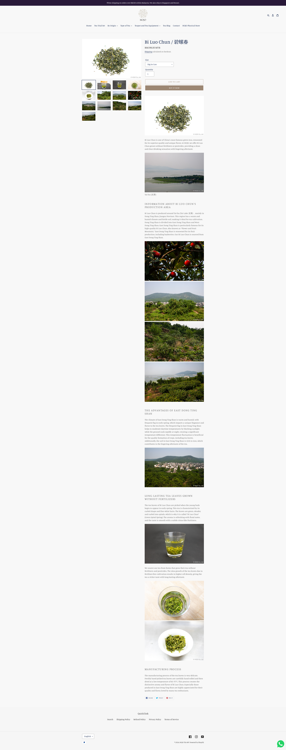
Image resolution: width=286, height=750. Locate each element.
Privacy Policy (155, 719)
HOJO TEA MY (184, 742)
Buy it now (174, 88)
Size (147, 60)
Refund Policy (140, 719)
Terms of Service (171, 719)
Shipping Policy (123, 719)
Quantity (149, 69)
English (87, 736)
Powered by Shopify (197, 742)
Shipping (148, 51)
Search (110, 719)
